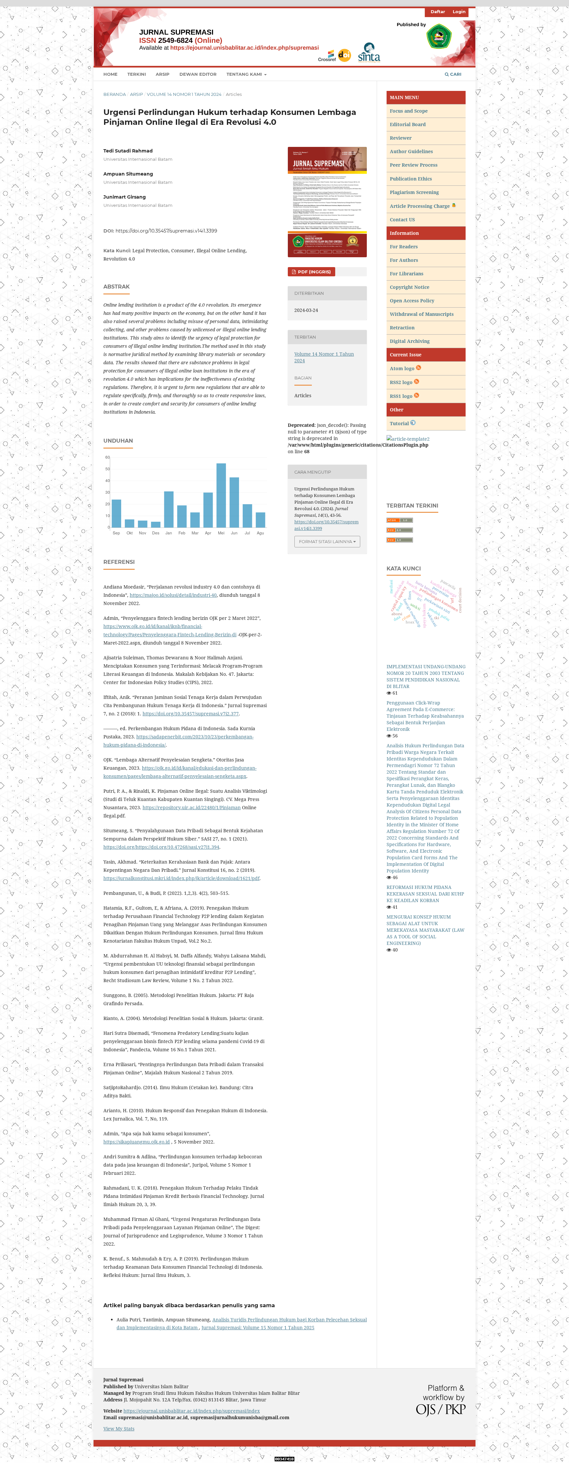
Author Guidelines (411, 151)
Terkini (136, 74)
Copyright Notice (409, 287)
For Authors (404, 260)
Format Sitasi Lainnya (325, 541)
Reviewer (401, 138)
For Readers (404, 246)
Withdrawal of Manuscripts (422, 314)
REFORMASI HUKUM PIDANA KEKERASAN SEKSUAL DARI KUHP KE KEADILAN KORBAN (425, 893)
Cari (455, 74)
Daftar (438, 11)
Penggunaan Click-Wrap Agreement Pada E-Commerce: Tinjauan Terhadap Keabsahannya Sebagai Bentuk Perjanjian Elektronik (425, 716)
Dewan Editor (198, 74)
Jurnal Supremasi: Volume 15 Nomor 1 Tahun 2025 (258, 1327)
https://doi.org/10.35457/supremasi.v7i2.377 (191, 713)
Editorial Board (408, 124)
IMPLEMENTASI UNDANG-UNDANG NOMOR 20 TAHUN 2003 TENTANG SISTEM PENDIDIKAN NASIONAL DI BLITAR (426, 676)
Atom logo (403, 368)
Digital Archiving (410, 341)
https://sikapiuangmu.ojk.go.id (136, 1142)
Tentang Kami (245, 74)
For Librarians (406, 273)
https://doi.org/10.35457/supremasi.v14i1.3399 (166, 231)
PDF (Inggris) (314, 271)
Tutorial (400, 423)
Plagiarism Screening (414, 192)
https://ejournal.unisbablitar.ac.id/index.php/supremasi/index (191, 1411)
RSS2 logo (402, 382)
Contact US (402, 219)
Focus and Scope (409, 111)
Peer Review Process (414, 165)
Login (459, 11)
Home (110, 74)
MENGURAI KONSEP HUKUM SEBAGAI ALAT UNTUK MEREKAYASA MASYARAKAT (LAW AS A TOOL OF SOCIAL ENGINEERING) (426, 930)
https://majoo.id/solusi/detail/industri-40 (173, 595)
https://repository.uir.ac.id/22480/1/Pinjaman (192, 807)
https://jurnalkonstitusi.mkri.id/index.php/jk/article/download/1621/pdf (181, 878)
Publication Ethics (411, 179)
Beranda (114, 94)
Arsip (163, 74)
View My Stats (118, 1428)
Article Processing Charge (420, 206)
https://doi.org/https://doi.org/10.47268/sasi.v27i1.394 (161, 847)
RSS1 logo (402, 396)
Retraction (402, 327)
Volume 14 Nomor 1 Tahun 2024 (184, 94)
